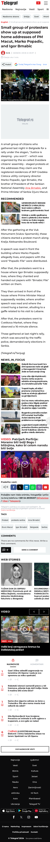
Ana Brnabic (33, 187)
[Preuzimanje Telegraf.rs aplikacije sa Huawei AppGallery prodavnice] (41, 810)
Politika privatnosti (20, 832)
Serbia (44, 527)
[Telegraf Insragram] (29, 817)
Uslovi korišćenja (8, 510)
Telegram (15, 501)
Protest (5, 520)
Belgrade (34, 527)
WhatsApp (42, 498)
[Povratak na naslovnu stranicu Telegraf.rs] (9, 3)
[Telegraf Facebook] (14, 817)
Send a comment (30, 550)
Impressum (26, 826)
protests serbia (18, 520)
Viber (5, 501)
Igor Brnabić (21, 527)
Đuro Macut (7, 527)
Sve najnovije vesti (25, 749)
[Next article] (48, 421)
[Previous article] (2, 421)
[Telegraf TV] (36, 817)
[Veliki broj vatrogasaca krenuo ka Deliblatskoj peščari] (25, 629)
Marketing (15, 826)
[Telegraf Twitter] (21, 817)
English (4, 22)
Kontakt (34, 832)
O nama (5, 826)
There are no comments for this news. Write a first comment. (24, 542)
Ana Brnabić (34, 520)
